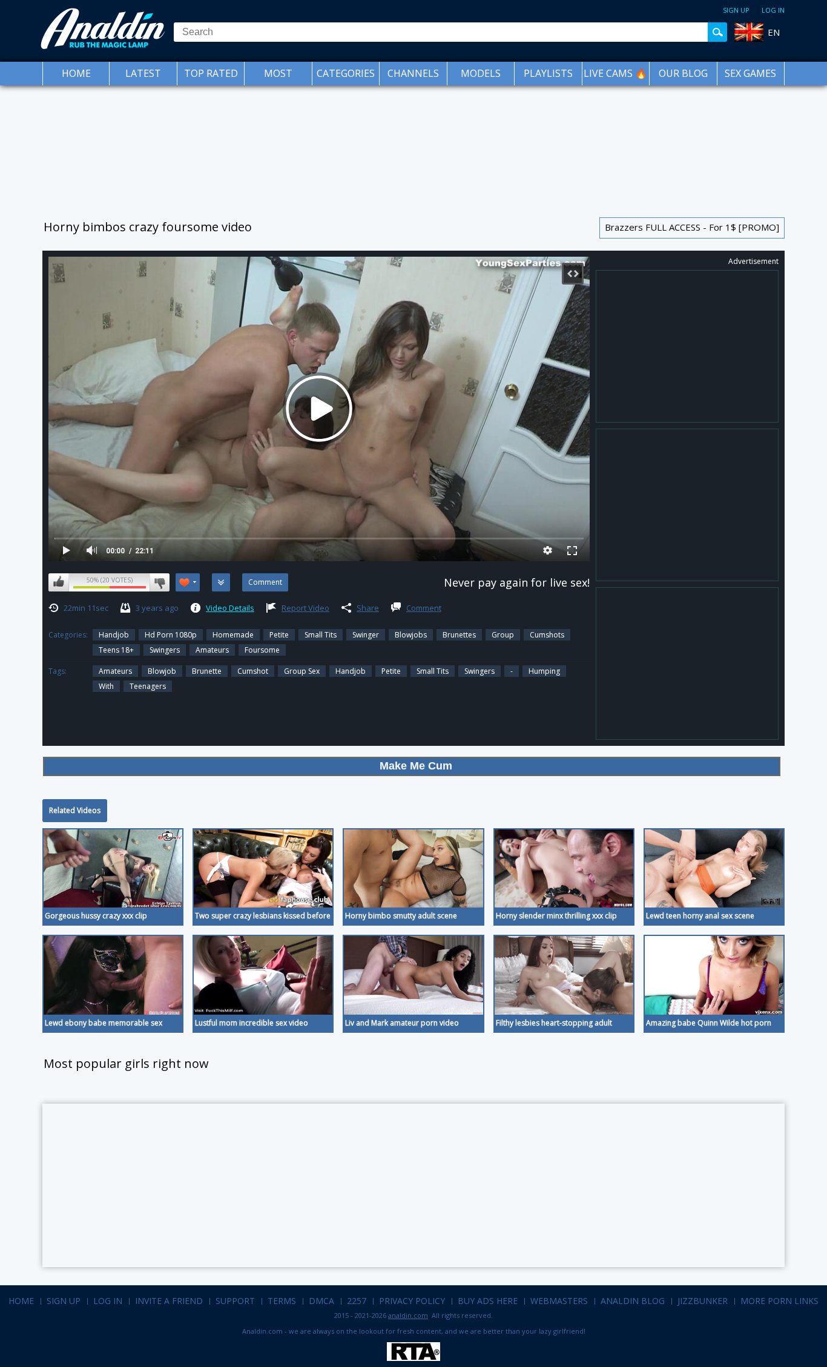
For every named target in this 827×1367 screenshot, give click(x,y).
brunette (207, 671)
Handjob (114, 635)
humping (544, 671)
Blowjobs (411, 635)
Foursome (262, 650)
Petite (279, 635)
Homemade (233, 635)
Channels (413, 73)
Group (503, 635)
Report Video (305, 607)
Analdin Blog (633, 1300)
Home (76, 73)
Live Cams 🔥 (615, 73)
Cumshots (547, 635)
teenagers (148, 686)
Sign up (736, 10)
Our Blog (683, 73)
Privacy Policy (412, 1300)
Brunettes (459, 635)
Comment (423, 607)
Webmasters (559, 1300)
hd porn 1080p (171, 635)
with (106, 686)
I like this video (58, 582)
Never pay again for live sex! (517, 582)
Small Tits (321, 635)
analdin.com (408, 1315)
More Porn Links (779, 1300)
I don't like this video (160, 582)
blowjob (162, 671)
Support (235, 1300)
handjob (350, 671)
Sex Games (750, 73)
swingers (165, 650)
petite (391, 671)
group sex (302, 671)
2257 (356, 1300)
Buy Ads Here (488, 1300)
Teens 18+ (116, 650)
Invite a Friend (169, 1300)
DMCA (321, 1300)
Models (481, 73)
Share (368, 607)
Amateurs (212, 650)
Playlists (548, 73)
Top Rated (211, 73)
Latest (143, 73)
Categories (346, 73)
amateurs (115, 671)
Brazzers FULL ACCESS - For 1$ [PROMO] (692, 227)
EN (774, 32)
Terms (282, 1300)
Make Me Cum (416, 766)
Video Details (230, 607)
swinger (365, 635)
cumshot (252, 671)
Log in (773, 10)
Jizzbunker (702, 1300)
